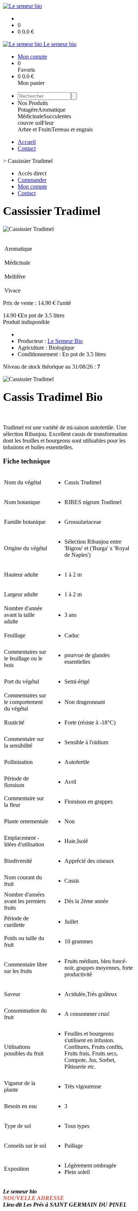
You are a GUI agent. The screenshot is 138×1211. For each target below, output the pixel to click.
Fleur (48, 123)
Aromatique (52, 110)
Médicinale (30, 116)
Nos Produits (33, 103)
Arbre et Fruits (35, 129)
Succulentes (57, 116)
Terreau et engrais (72, 129)
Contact (27, 148)
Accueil (27, 142)
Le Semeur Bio (65, 341)
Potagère (28, 110)
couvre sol (30, 123)
